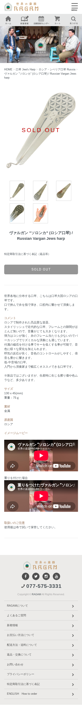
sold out (41, 269)
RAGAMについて (17, 605)
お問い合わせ (15, 664)
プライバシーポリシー (20, 674)
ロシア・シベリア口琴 (57, 69)
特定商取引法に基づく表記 (23, 684)
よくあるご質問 (16, 615)
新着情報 (12, 625)
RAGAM (36, 594)
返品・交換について (19, 654)
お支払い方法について (20, 635)
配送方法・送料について (22, 644)
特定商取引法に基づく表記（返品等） (27, 254)
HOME (8, 69)
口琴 (25, 69)
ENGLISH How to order (22, 693)
